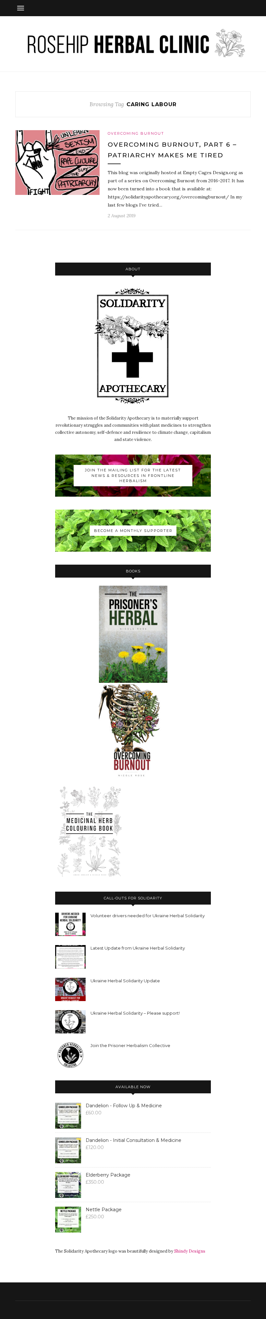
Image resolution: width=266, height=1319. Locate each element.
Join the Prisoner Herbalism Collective (130, 1045)
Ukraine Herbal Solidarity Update (125, 980)
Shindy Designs (189, 1251)
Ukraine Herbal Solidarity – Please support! (135, 1013)
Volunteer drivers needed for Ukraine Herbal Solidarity (148, 915)
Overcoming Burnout (136, 133)
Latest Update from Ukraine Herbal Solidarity (138, 948)
